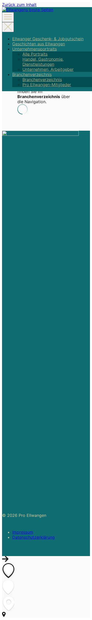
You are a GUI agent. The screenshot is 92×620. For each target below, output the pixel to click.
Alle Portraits (35, 54)
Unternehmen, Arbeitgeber (48, 69)
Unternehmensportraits (34, 48)
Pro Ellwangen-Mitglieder (46, 84)
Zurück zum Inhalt (19, 4)
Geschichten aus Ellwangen (38, 43)
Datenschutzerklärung (33, 537)
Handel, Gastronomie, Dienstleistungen (43, 62)
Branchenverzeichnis (32, 74)
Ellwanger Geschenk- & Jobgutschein (48, 38)
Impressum (22, 532)
